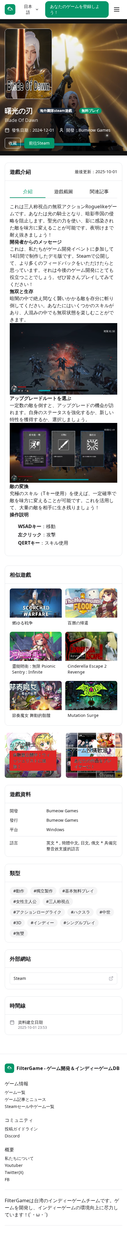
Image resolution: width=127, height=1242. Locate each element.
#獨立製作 (43, 891)
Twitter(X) (14, 1172)
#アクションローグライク (37, 912)
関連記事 (99, 191)
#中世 (105, 912)
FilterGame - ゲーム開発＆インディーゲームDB (68, 1068)
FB (7, 1179)
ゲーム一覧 (15, 1092)
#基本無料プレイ (78, 891)
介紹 (27, 191)
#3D (17, 922)
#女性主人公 (25, 901)
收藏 (13, 143)
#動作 (18, 891)
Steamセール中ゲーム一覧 (29, 1106)
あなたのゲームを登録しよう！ (75, 9)
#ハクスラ (80, 912)
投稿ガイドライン (21, 1129)
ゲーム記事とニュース (25, 1099)
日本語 (28, 9)
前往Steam (39, 143)
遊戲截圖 (63, 191)
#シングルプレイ (79, 922)
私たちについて (19, 1158)
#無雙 (18, 933)
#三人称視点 (57, 901)
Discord (12, 1136)
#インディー (42, 922)
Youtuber (14, 1165)
